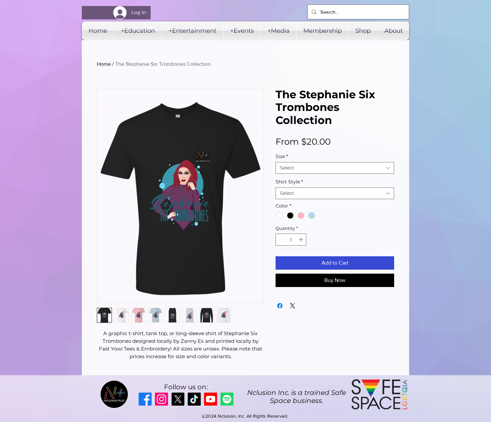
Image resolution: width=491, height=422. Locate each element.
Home (104, 64)
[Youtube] (210, 399)
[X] (177, 399)
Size (282, 156)
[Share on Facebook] (280, 306)
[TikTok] (194, 399)
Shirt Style (289, 182)
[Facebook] (145, 399)
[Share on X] (293, 306)
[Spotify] (226, 399)
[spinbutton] (291, 239)
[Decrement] (281, 239)
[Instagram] (161, 399)
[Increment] (302, 239)
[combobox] (335, 168)
